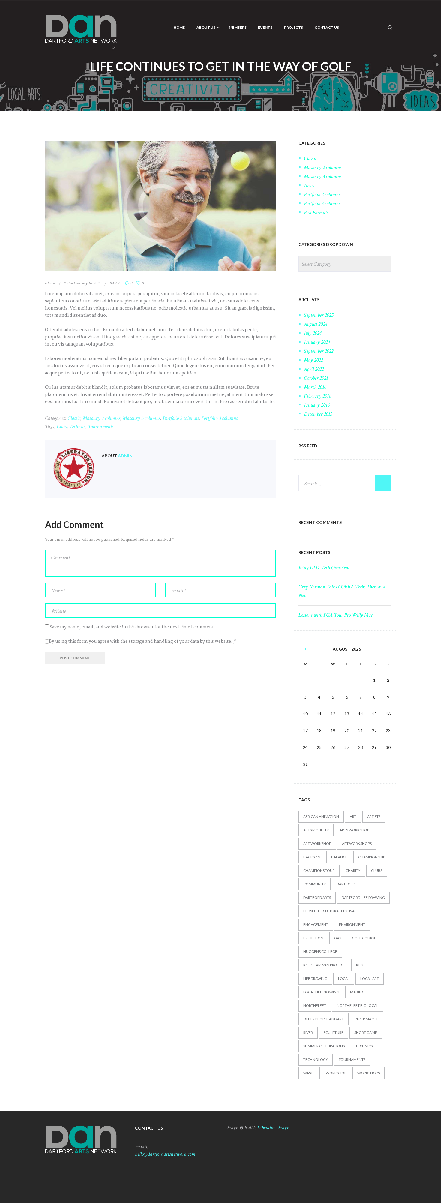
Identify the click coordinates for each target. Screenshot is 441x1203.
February (317, 396)
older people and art (323, 1019)
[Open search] (390, 27)
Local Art (369, 978)
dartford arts (317, 897)
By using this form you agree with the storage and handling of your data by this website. (142, 641)
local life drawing (321, 992)
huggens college (320, 951)
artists (373, 816)
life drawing (315, 978)
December (318, 414)
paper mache (367, 1019)
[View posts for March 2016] (305, 649)
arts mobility (316, 830)
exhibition (313, 938)
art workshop (317, 843)
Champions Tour (319, 870)
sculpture (334, 1032)
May (313, 360)
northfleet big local (357, 1005)
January (317, 342)
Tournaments (100, 426)
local (344, 978)
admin (50, 283)
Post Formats (316, 212)
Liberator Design (273, 1127)
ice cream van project (324, 965)
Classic (74, 418)
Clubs (62, 426)
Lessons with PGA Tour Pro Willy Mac (335, 615)
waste (309, 1073)
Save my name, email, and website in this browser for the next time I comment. (132, 627)
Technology (315, 1059)
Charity (353, 870)
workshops (368, 1073)
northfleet (314, 1005)
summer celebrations (324, 1046)
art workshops (357, 843)
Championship (371, 857)
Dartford (346, 884)
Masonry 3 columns (141, 418)
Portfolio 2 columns (181, 418)
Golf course (364, 938)
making (357, 992)
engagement (315, 924)
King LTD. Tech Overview (323, 567)
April (314, 369)
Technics (77, 426)
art (353, 816)
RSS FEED (307, 445)
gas (337, 938)
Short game (365, 1032)
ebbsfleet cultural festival (329, 911)
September (318, 315)
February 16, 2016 (87, 283)
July (312, 333)
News (309, 185)
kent (360, 965)
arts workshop (354, 830)
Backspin (311, 857)
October (316, 378)
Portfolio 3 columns (219, 418)
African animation (321, 816)
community (314, 884)
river (308, 1032)
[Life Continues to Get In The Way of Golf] (160, 206)
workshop (336, 1073)
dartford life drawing (363, 897)
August (315, 324)
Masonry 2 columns (101, 418)
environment (352, 924)
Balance (339, 857)
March (315, 387)
